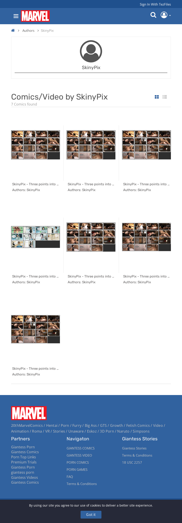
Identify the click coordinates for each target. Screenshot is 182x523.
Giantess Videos (24, 477)
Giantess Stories (134, 448)
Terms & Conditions (82, 483)
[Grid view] (157, 97)
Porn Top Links (23, 457)
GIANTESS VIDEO (79, 455)
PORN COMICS (78, 462)
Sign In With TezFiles (155, 4)
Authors (28, 30)
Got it (91, 514)
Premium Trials (24, 462)
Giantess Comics (25, 451)
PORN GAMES (77, 469)
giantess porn (22, 472)
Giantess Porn (23, 447)
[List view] (165, 97)
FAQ (70, 476)
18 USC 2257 (132, 462)
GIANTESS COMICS (81, 448)
